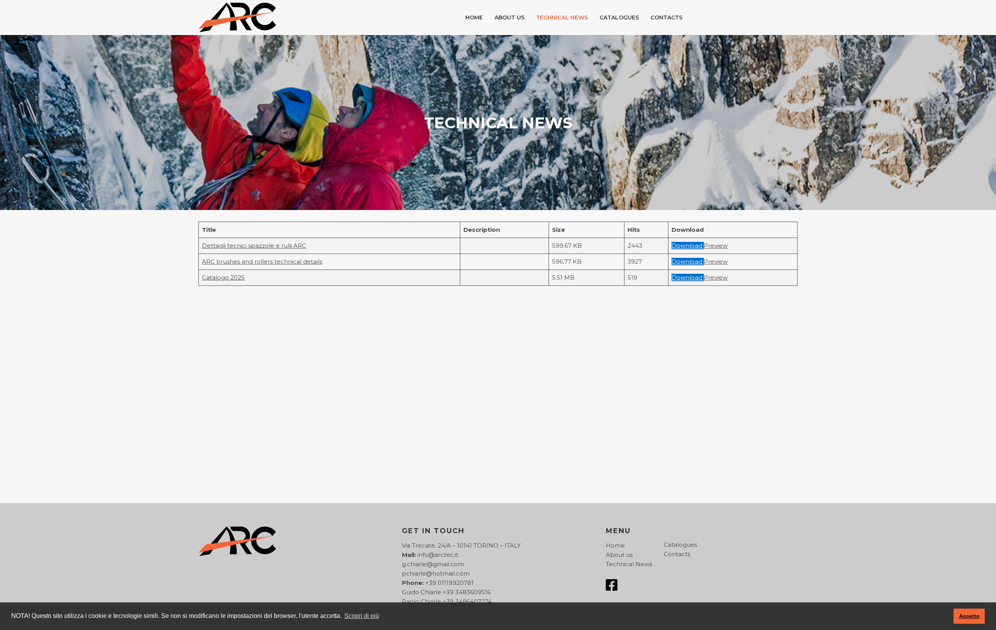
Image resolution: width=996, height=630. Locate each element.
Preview (716, 245)
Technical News (562, 17)
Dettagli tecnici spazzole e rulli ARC (254, 245)
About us (509, 17)
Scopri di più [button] (361, 615)
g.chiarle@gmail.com (433, 564)
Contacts (666, 17)
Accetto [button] (969, 616)
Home (474, 17)
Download (688, 245)
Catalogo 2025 (223, 277)
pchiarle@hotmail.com (436, 573)
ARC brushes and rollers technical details (262, 261)
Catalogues (619, 17)
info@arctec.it (437, 554)
